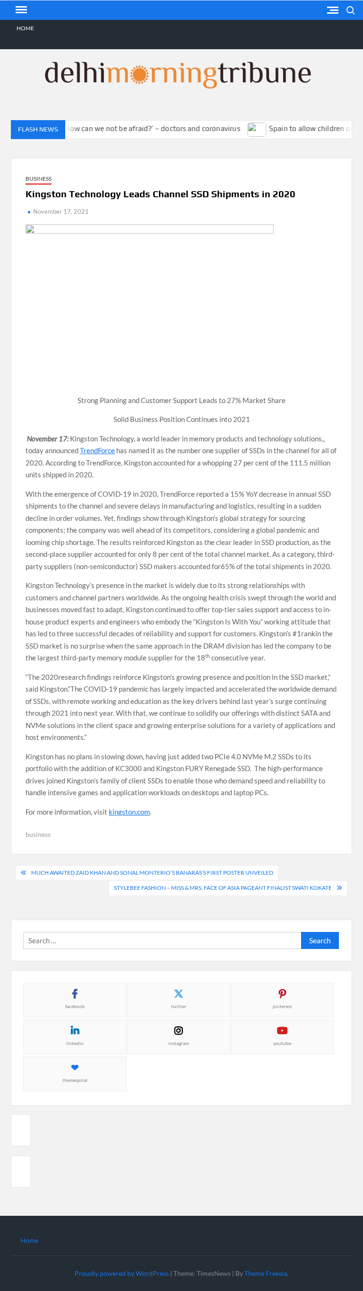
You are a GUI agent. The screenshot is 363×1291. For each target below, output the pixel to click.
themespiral (74, 1080)
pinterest (282, 1006)
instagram (178, 1043)
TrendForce (97, 450)
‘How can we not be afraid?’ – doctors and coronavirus (142, 128)
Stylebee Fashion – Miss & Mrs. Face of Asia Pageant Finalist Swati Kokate (223, 887)
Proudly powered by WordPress (122, 1273)
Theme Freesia (265, 1273)
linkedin (75, 1043)
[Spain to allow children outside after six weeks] (247, 128)
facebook (75, 1006)
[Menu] (20, 9)
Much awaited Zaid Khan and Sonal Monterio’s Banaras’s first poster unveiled (152, 872)
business (38, 834)
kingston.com (129, 812)
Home (25, 28)
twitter (178, 1006)
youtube (282, 1043)
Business (39, 178)
